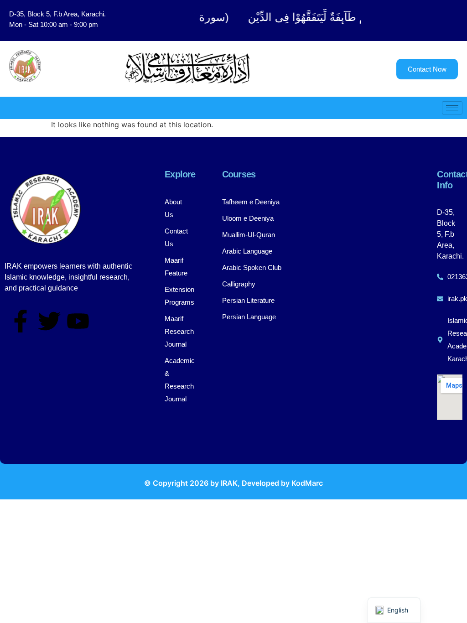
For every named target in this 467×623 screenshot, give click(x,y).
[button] (418, 20)
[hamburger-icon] (452, 107)
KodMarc (307, 483)
